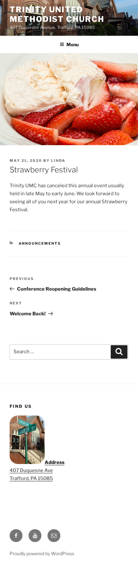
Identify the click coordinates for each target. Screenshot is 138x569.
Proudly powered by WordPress (42, 553)
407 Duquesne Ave (31, 470)
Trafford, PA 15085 (31, 478)
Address (55, 462)
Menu (72, 44)
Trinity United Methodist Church (57, 14)
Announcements (40, 243)
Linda (58, 160)
